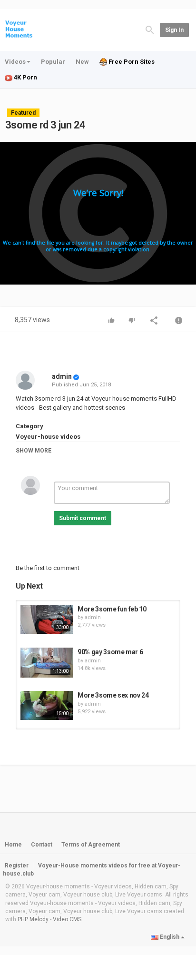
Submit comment (82, 518)
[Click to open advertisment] (98, 213)
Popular (53, 61)
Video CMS (67, 919)
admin (62, 376)
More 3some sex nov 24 (113, 695)
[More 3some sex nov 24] (46, 705)
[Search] (150, 29)
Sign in (174, 30)
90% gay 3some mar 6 (110, 652)
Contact (41, 844)
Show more (33, 450)
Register (17, 865)
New (82, 61)
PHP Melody (33, 919)
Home (13, 844)
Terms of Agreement (90, 844)
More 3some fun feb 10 (112, 609)
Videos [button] (15, 61)
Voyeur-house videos (48, 436)
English (169, 937)
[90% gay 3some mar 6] (46, 662)
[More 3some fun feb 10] (46, 619)
